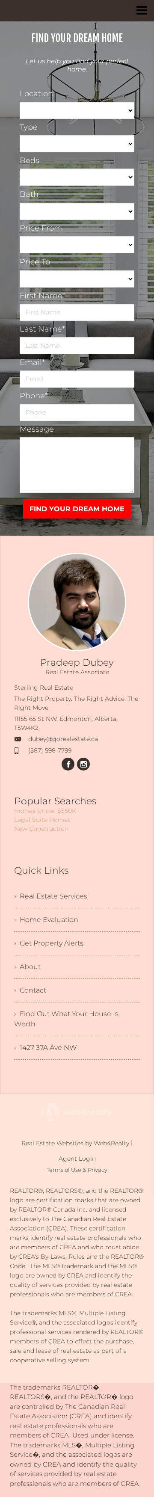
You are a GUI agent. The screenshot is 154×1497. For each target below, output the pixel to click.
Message (37, 429)
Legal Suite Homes (42, 820)
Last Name (42, 329)
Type (29, 127)
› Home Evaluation (46, 920)
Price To (35, 262)
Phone (34, 395)
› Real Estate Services (50, 896)
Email (32, 362)
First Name (42, 295)
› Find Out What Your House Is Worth (66, 1019)
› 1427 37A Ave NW (45, 1047)
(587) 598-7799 (49, 750)
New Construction (41, 829)
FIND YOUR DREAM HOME (77, 509)
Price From (41, 228)
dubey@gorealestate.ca (63, 739)
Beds (29, 160)
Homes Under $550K (45, 811)
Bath (29, 194)
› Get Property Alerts (48, 943)
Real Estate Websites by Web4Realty (75, 1143)
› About (27, 967)
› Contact (30, 990)
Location (36, 93)
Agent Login (77, 1158)
